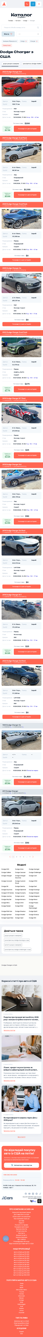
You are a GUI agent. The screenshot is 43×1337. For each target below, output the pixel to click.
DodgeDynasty (20, 893)
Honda (21, 1294)
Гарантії (21, 1223)
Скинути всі (7, 45)
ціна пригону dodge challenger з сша (17, 949)
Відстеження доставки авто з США (21, 1243)
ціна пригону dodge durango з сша (17, 940)
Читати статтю (9, 1030)
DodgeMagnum (34, 896)
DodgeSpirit (33, 911)
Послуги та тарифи (21, 1225)
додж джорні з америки (11, 64)
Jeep (21, 1302)
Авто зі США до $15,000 (22, 1273)
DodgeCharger (7, 876)
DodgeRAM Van (7, 911)
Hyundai (21, 1312)
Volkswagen (22, 1304)
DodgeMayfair (6, 899)
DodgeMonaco (20, 899)
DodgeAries (19, 869)
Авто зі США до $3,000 (21, 1254)
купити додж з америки (13, 945)
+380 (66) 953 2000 (10, 1175)
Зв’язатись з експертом (23, 1165)
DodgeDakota (20, 886)
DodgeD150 (33, 881)
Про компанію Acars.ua (21, 1219)
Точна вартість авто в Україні (27, 129)
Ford (21, 1285)
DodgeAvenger (34, 869)
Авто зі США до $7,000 (21, 1262)
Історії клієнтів (21, 1231)
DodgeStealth (20, 914)
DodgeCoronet (7, 881)
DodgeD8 (5, 886)
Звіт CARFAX (21, 1239)
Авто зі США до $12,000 (22, 1271)
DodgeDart (33, 886)
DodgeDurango (34, 890)
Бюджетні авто (21, 1235)
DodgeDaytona (7, 890)
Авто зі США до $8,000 (21, 1264)
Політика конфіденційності (34, 1198)
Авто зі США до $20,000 (21, 1275)
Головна (10, 20)
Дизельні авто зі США (21, 1321)
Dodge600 (5, 869)
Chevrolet (21, 1296)
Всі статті (21, 1137)
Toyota (21, 1292)
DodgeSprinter (7, 914)
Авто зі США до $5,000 (21, 1258)
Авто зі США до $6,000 (21, 1260)
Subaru (21, 1308)
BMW (21, 1288)
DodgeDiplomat (20, 890)
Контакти (21, 1233)
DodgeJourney (7, 896)
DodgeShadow (20, 911)
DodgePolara (33, 903)
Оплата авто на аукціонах (21, 1216)
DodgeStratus (34, 914)
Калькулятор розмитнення (21, 1212)
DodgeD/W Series (8, 893)
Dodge (25, 20)
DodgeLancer (20, 896)
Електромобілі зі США (21, 1323)
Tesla (21, 1283)
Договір (21, 1221)
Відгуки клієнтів (21, 1229)
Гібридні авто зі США (21, 1325)
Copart (21, 1331)
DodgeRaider (6, 906)
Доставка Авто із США (21, 1214)
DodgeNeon (33, 899)
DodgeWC (32, 918)
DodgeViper (19, 918)
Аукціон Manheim (21, 1237)
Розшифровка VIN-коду (21, 1241)
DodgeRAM (19, 906)
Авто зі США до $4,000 (21, 1256)
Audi (21, 1306)
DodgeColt (33, 876)
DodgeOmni (19, 903)
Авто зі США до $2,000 (21, 1252)
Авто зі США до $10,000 (21, 1269)
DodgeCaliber (6, 872)
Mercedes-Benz (21, 1290)
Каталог (18, 20)
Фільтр (6, 34)
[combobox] (28, 34)
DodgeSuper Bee (7, 918)
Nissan (21, 1298)
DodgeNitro (6, 903)
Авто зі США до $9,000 (21, 1267)
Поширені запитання (21, 1227)
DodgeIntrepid (34, 893)
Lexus (22, 1310)
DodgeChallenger (35, 872)
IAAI (21, 1334)
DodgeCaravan (20, 872)
